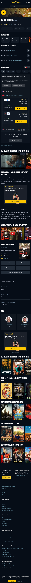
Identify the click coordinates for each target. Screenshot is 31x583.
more (16, 166)
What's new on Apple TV (7, 537)
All (3, 71)
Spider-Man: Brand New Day (8, 486)
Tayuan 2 (4, 488)
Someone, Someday (6, 508)
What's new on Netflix (7, 533)
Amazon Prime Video (7, 519)
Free (18, 71)
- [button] (8, 50)
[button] (6, 40)
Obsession (4, 494)
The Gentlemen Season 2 (7, 563)
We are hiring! (6, 477)
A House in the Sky (6, 554)
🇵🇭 (26, 67)
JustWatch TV (5, 525)
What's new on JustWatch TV (8, 541)
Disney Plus (4, 523)
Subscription (10, 71)
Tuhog (3, 490)
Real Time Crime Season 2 (8, 565)
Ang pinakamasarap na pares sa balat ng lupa (12, 548)
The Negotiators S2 (6, 568)
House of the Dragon (7, 502)
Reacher (4, 506)
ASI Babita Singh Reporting (8, 556)
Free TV (25, 71)
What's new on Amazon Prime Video (10, 535)
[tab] (15, 50)
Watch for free (19, 29)
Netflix (3, 517)
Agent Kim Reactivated (7, 510)
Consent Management (20, 475)
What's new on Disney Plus (8, 539)
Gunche (3, 492)
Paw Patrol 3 (5, 550)
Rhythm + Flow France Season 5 (9, 570)
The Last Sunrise (5, 552)
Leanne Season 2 (5, 572)
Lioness (3, 504)
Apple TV (4, 521)
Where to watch (7, 29)
